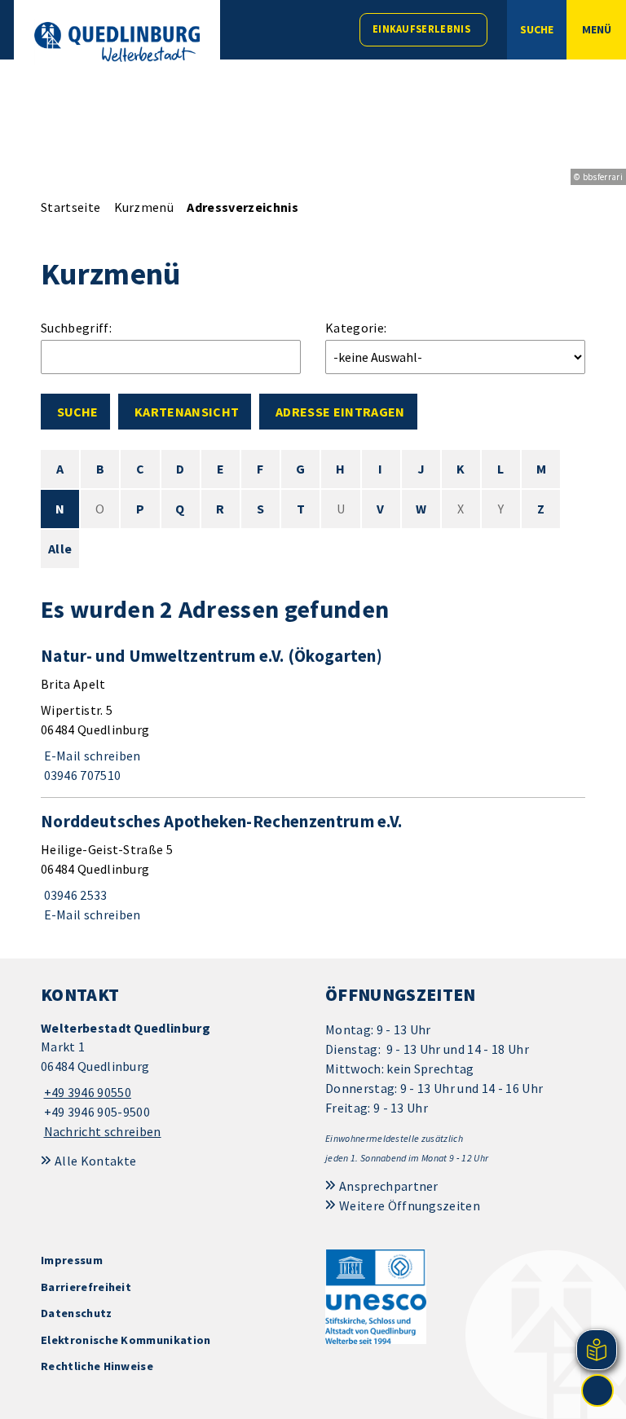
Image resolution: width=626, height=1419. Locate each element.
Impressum (72, 1260)
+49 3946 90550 (86, 1092)
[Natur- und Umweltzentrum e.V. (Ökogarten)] (313, 715)
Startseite (70, 207)
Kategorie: (355, 327)
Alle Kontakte (95, 1160)
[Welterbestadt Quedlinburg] (171, 1080)
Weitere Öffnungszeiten (409, 1205)
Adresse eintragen (340, 411)
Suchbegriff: (76, 327)
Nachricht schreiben (102, 1131)
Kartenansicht (186, 411)
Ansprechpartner (389, 1186)
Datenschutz (76, 1313)
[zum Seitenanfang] (597, 1390)
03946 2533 (74, 895)
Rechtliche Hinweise (97, 1366)
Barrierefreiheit (86, 1287)
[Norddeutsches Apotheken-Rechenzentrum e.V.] (313, 867)
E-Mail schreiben (91, 755)
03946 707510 (81, 775)
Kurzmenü (144, 207)
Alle (60, 548)
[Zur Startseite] (117, 42)
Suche (77, 411)
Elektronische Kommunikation (126, 1340)
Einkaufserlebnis (421, 29)
